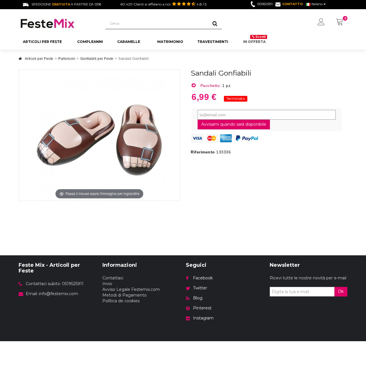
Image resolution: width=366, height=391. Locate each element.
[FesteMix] (58, 23)
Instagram (203, 318)
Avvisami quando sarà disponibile (233, 124)
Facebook (203, 278)
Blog (197, 298)
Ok (341, 291)
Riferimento (203, 152)
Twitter (200, 288)
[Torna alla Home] (20, 60)
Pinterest (202, 308)
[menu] (321, 22)
